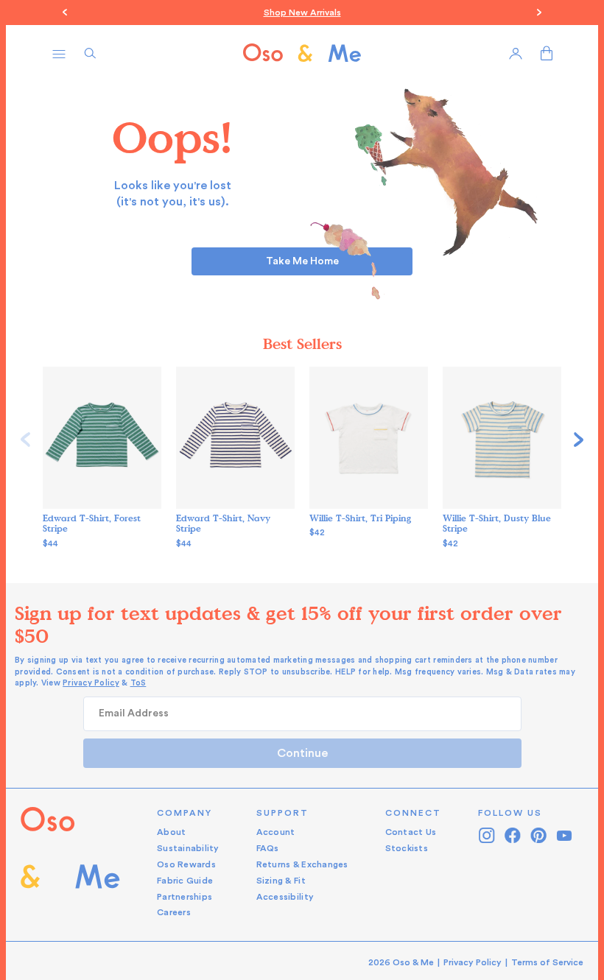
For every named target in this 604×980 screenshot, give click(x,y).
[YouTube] (564, 835)
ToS (138, 683)
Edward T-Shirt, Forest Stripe (92, 523)
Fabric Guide (185, 880)
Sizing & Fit (281, 880)
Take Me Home (302, 261)
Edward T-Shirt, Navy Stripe (223, 523)
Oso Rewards (186, 864)
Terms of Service (547, 962)
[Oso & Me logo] (302, 53)
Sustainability (188, 848)
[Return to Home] (70, 863)
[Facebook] (513, 835)
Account (275, 832)
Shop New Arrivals (302, 12)
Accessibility (285, 896)
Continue (302, 753)
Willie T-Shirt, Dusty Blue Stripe (497, 523)
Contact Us (411, 832)
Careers (174, 912)
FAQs (267, 848)
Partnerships (184, 896)
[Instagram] (487, 835)
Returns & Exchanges (302, 864)
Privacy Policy (91, 683)
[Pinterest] (539, 835)
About (171, 832)
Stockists (406, 848)
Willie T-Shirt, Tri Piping (360, 517)
